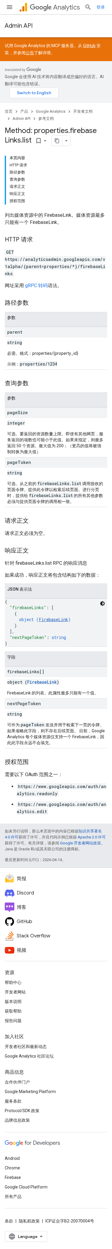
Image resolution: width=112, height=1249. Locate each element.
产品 (24, 111)
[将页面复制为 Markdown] (57, 141)
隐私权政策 (29, 1221)
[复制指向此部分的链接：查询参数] (35, 383)
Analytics (66, 7)
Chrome (12, 1168)
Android (12, 1158)
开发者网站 (15, 992)
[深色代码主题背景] (102, 603)
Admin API (19, 26)
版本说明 (13, 1001)
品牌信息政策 (17, 1120)
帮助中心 (13, 982)
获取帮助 (13, 1011)
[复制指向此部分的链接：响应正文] (35, 551)
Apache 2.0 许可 (92, 837)
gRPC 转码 (36, 285)
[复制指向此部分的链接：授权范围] (35, 762)
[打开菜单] (10, 7)
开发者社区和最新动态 (26, 1046)
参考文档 (46, 118)
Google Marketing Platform (30, 1091)
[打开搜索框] (88, 7)
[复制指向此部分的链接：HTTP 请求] (39, 240)
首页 (9, 111)
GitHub (89, 45)
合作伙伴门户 (17, 1082)
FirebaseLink (53, 619)
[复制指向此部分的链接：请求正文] (35, 521)
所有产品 (13, 1196)
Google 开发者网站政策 (80, 843)
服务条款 (13, 1101)
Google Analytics (50, 111)
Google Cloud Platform (26, 1187)
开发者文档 (83, 111)
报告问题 (13, 1020)
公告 (30, 52)
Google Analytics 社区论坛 (29, 1056)
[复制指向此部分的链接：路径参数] (35, 303)
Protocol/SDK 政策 (22, 1110)
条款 (9, 1221)
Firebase (13, 1177)
